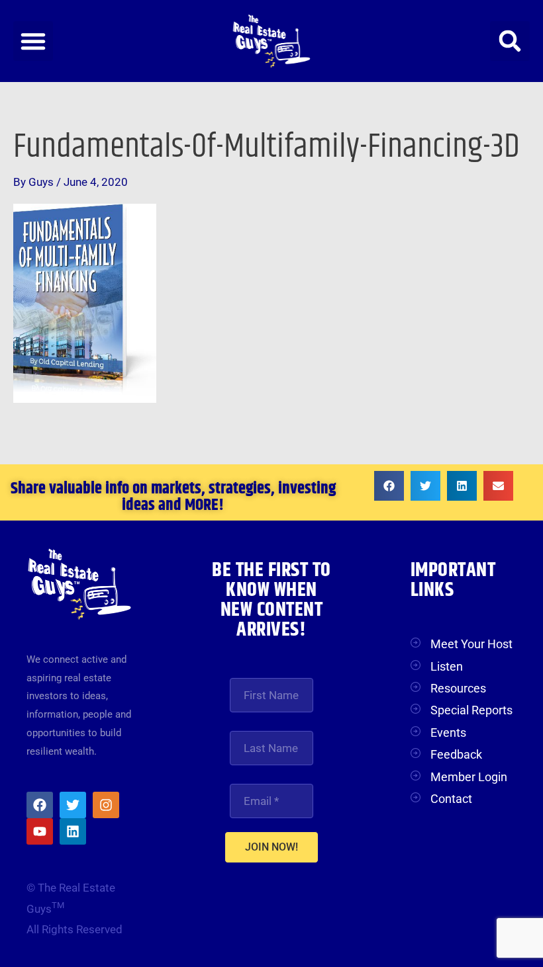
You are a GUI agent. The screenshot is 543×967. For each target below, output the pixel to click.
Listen (446, 666)
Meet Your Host (471, 644)
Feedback (456, 754)
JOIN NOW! (271, 847)
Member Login (468, 777)
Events (448, 732)
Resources (458, 688)
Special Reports (471, 710)
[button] (33, 41)
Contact (451, 799)
